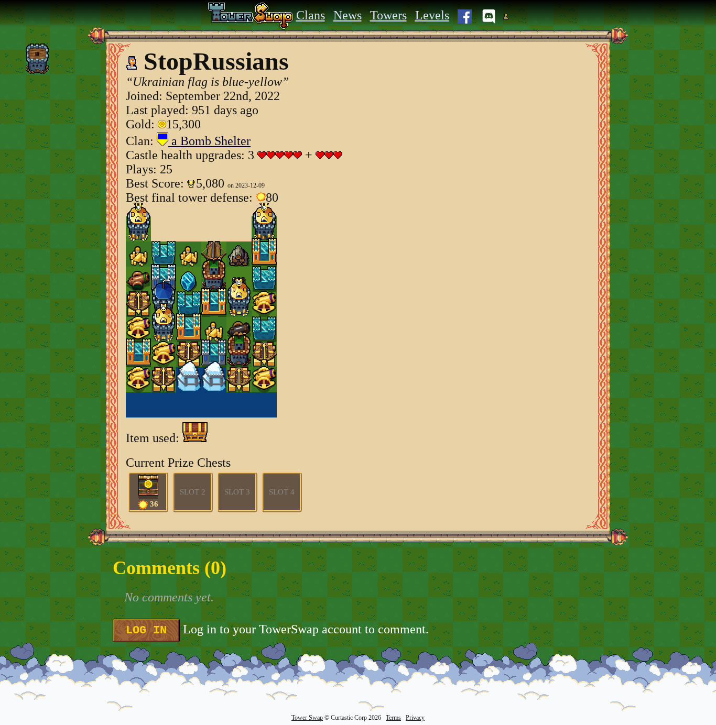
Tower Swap (307, 717)
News (347, 15)
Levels (432, 15)
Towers (388, 15)
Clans (310, 15)
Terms (393, 717)
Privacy (415, 717)
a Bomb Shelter (209, 141)
